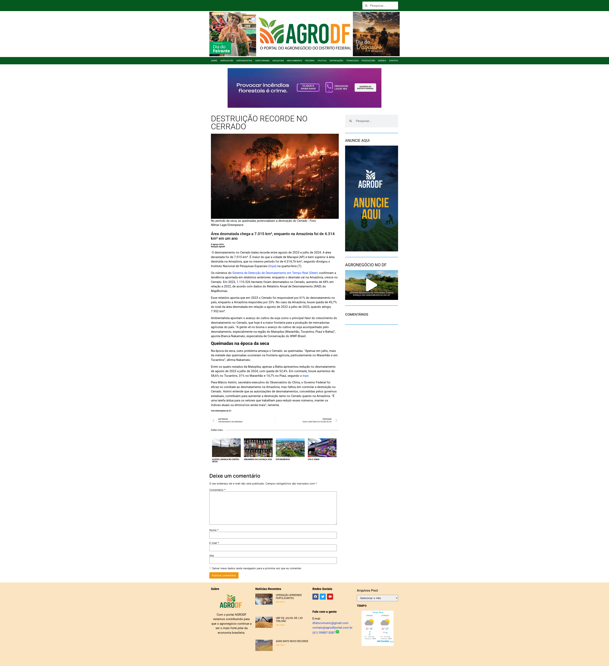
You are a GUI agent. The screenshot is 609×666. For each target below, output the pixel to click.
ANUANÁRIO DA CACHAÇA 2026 (258, 459)
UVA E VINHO (313, 459)
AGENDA (382, 60)
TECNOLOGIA (352, 60)
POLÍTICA (322, 60)
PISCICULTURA (368, 60)
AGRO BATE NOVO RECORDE (292, 641)
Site (211, 555)
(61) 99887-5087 (323, 632)
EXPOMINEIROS (283, 459)
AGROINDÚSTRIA (244, 60)
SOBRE (214, 60)
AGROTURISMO (262, 60)
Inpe (272, 266)
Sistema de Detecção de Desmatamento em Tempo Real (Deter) (275, 273)
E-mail (214, 543)
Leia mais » (280, 602)
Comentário (217, 490)
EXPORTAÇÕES (336, 60)
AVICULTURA (278, 60)
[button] (371, 285)
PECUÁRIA (309, 60)
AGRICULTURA (226, 60)
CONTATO (393, 60)
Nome (214, 530)
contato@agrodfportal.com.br (332, 627)
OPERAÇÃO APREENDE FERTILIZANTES (289, 597)
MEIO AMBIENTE (294, 60)
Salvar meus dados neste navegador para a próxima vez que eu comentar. (257, 568)
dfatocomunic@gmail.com (330, 623)
